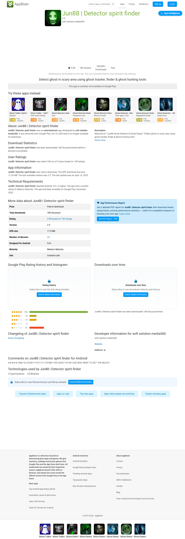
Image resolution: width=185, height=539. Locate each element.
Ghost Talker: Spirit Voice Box (18, 113)
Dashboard (143, 4)
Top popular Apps (80, 480)
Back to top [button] (178, 514)
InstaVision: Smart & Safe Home (42, 495)
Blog (118, 492)
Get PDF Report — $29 (108, 219)
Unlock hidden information (49, 294)
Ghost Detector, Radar (60, 113)
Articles (119, 486)
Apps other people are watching (119, 394)
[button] (136, 350)
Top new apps (86, 394)
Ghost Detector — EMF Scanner (166, 113)
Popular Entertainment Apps (32, 394)
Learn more (124, 214)
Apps (122, 4)
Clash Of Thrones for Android (41, 508)
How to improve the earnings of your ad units (135, 498)
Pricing (132, 4)
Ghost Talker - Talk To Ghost (39, 113)
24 (48, 237)
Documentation (122, 474)
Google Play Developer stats (84, 467)
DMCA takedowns (123, 480)
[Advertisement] (89, 46)
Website (98, 344)
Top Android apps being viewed (42, 489)
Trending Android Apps (82, 474)
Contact (119, 461)
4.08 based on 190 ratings (59, 219)
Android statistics (80, 461)
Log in (172, 4)
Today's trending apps (155, 394)
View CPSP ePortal (37, 501)
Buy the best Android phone (84, 486)
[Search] (113, 4)
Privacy (119, 467)
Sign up (158, 4)
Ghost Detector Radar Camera (81, 113)
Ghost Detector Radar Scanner (145, 113)
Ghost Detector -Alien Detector (124, 113)
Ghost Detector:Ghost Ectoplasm (103, 113)
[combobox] (99, 4)
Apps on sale (63, 394)
